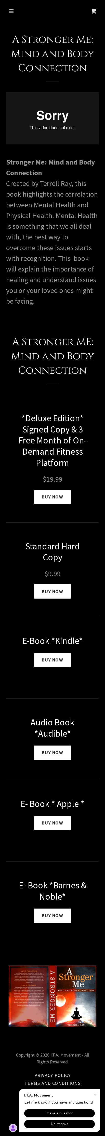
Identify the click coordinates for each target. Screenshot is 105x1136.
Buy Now (52, 497)
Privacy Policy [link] (52, 1075)
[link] (94, 11)
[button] (16, 11)
